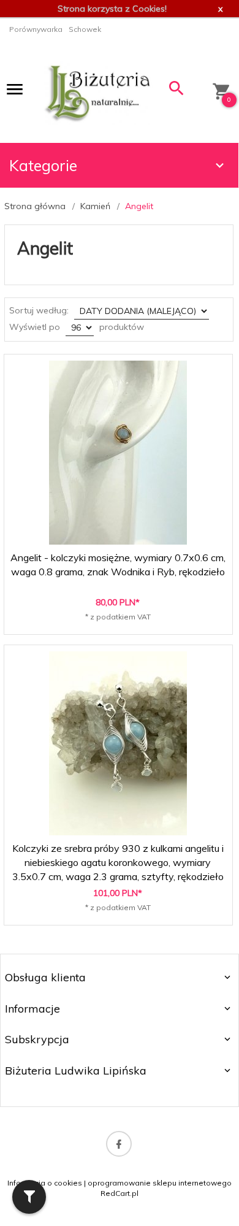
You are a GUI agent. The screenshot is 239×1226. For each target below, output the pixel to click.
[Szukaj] (177, 91)
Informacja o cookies (44, 1182)
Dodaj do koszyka (122, 618)
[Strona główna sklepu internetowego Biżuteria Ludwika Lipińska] (98, 92)
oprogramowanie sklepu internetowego (160, 1182)
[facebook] (119, 1144)
